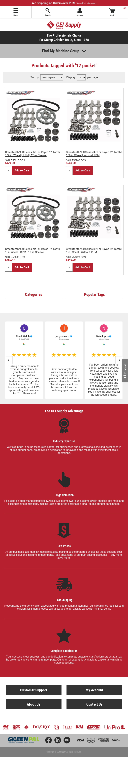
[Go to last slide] (8, 360)
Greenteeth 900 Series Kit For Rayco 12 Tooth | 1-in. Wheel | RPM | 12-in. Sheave (33, 250)
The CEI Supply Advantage (64, 410)
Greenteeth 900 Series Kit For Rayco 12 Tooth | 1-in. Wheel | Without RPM (94, 250)
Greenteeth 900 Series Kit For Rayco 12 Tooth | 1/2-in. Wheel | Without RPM (94, 154)
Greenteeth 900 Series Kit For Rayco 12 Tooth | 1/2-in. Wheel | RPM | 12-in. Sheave (33, 154)
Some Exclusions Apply (87, 3)
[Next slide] (119, 360)
